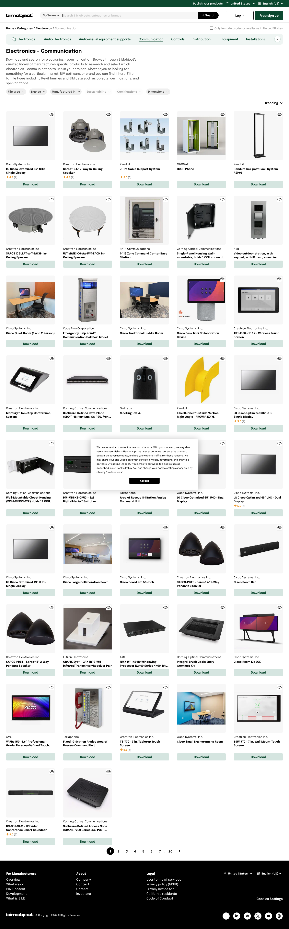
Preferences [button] (114, 472)
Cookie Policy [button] (124, 468)
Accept (144, 480)
